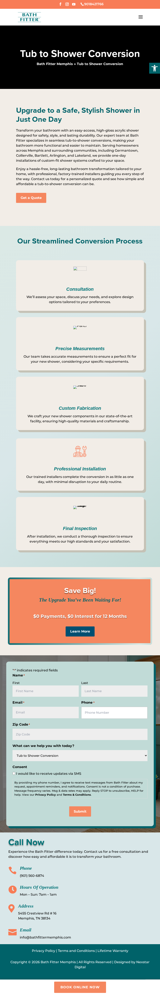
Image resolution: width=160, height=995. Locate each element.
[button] (60, 5)
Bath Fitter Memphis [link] (55, 64)
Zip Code (21, 724)
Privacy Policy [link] (43, 951)
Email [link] (25, 929)
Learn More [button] (80, 631)
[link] (154, 68)
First (16, 683)
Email (18, 702)
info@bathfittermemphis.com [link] (45, 937)
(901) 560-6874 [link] (32, 876)
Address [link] (26, 906)
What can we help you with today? (43, 746)
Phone (87, 702)
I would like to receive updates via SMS (48, 774)
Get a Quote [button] (31, 198)
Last (84, 683)
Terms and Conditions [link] (76, 951)
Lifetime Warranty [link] (113, 951)
